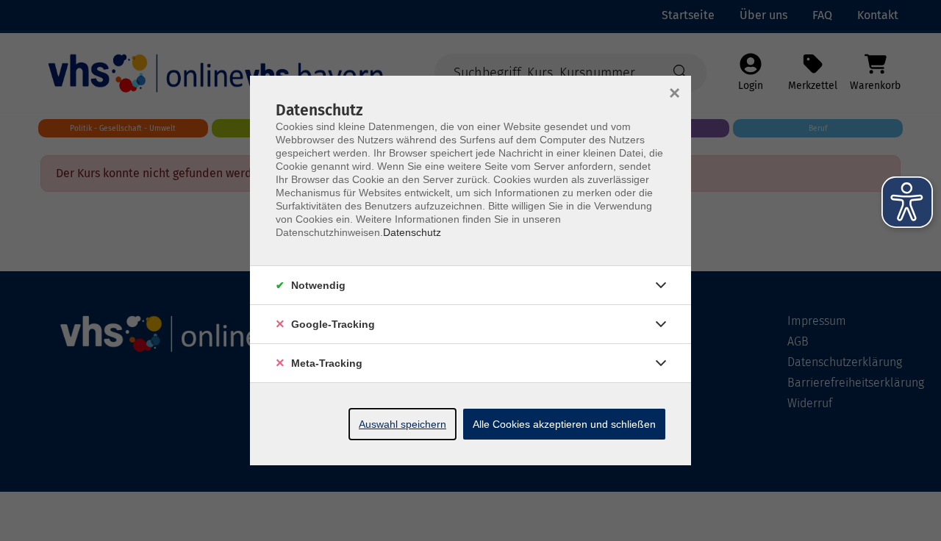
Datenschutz (412, 232)
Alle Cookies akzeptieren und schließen (564, 424)
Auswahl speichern (402, 424)
